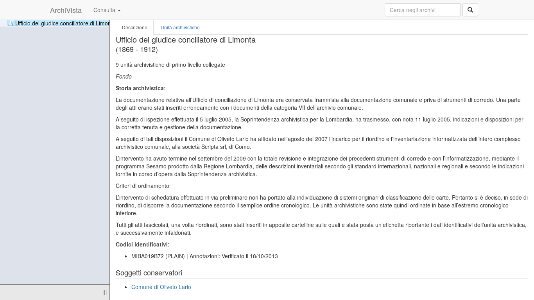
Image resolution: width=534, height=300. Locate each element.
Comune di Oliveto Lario (161, 287)
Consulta (105, 10)
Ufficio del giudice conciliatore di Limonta (88, 23)
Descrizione (134, 27)
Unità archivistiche (180, 27)
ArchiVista (66, 10)
